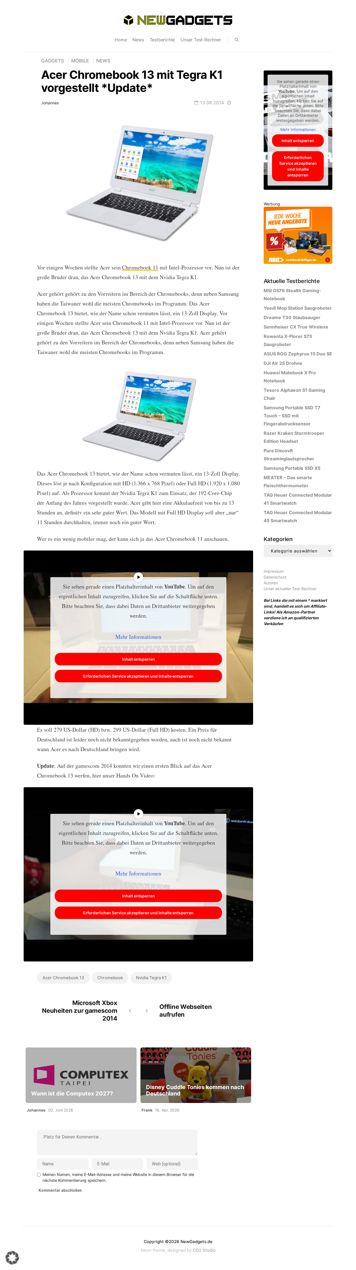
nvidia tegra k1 (151, 977)
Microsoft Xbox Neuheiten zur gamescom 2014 (79, 1010)
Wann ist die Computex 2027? (72, 1093)
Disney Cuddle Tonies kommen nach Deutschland (195, 1090)
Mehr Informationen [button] (138, 636)
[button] (12, 1258)
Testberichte (162, 39)
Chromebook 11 (140, 267)
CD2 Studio (204, 1250)
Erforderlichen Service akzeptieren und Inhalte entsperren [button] (138, 676)
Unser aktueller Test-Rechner (290, 588)
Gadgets (52, 61)
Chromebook (110, 977)
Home (121, 39)
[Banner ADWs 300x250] (298, 236)
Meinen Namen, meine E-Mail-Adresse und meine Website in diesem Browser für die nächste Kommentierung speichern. (118, 1177)
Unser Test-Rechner (201, 39)
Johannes (50, 102)
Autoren (271, 582)
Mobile (80, 61)
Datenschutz (275, 577)
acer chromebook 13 (63, 977)
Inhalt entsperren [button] (138, 659)
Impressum (274, 571)
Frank (147, 1110)
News (138, 39)
